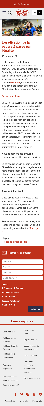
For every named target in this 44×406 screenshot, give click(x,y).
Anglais (19, 288)
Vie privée (24, 401)
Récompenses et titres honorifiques (10, 378)
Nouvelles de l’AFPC (29, 332)
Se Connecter (23, 4)
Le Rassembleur (30, 356)
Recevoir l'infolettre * (11, 301)
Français (7, 288)
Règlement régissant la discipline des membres (29, 367)
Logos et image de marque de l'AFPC (31, 347)
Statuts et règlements (7, 367)
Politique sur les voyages (9, 340)
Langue (5, 284)
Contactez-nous (9, 332)
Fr (40, 13)
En (35, 13)
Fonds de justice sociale (15, 241)
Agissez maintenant (11, 96)
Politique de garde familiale (10, 347)
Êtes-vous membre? (10, 292)
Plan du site (37, 401)
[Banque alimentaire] (22, 35)
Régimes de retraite (32, 378)
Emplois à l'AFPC (30, 340)
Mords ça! (15, 82)
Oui (5, 296)
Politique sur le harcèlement (9, 355)
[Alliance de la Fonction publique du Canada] (22, 13)
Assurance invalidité (11, 385)
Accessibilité (10, 401)
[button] (4, 14)
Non (12, 296)
